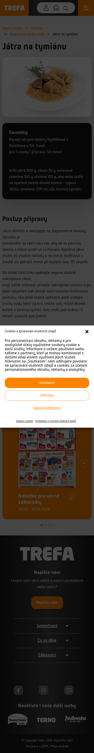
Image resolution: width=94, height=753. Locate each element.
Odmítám (47, 395)
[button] (87, 332)
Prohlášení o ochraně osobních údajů (55, 421)
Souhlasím (47, 383)
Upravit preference (47, 408)
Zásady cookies (24, 421)
